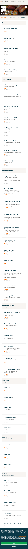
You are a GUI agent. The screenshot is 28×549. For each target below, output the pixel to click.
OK (14, 543)
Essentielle (14, 546)
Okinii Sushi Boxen (22, 17)
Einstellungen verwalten (21, 536)
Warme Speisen (12, 17)
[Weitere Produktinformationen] (13, 38)
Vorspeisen (3, 17)
